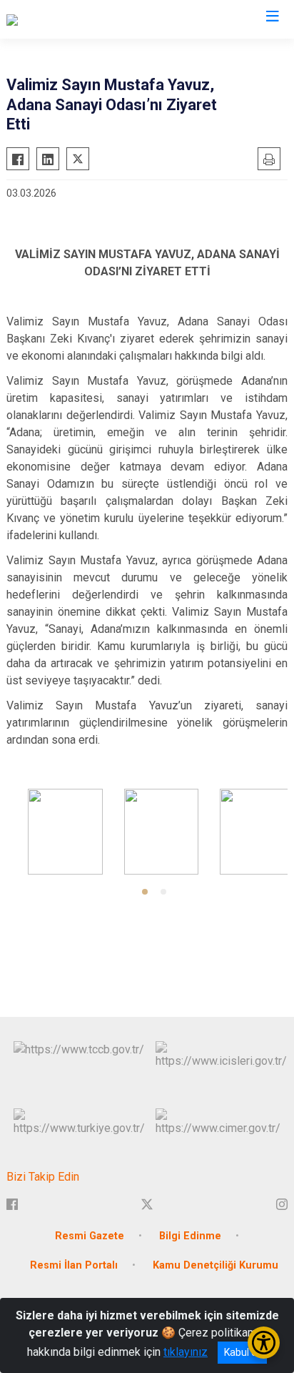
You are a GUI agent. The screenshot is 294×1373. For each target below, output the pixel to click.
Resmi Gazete (89, 1236)
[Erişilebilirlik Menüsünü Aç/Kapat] (264, 1343)
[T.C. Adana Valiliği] (49, 19)
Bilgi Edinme (190, 1236)
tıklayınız (185, 1352)
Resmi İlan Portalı (74, 1265)
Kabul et (242, 1352)
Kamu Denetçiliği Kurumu (215, 1265)
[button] (145, 892)
